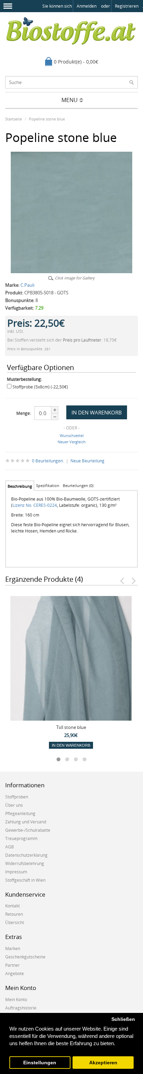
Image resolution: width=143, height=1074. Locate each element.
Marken (12, 948)
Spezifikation (47, 485)
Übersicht (14, 922)
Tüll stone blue (71, 727)
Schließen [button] (123, 1019)
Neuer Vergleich (72, 441)
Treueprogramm (21, 838)
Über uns (14, 805)
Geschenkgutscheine (25, 957)
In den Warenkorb (71, 745)
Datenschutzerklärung (26, 855)
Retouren (14, 914)
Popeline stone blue (47, 118)
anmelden (86, 6)
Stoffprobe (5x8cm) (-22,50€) (40, 387)
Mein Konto (16, 999)
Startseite (13, 118)
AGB (9, 847)
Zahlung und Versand (25, 822)
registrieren (126, 6)
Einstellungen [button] (39, 1062)
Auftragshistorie (20, 1008)
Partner (12, 965)
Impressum (16, 872)
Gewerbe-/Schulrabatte (27, 830)
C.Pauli (27, 285)
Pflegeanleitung (20, 813)
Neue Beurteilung (87, 461)
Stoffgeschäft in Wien (25, 880)
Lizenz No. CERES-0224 (34, 505)
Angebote (14, 973)
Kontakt (12, 906)
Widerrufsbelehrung (24, 863)
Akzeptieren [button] (103, 1062)
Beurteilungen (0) (78, 485)
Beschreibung (20, 486)
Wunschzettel (72, 435)
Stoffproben (16, 797)
